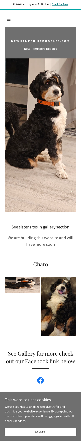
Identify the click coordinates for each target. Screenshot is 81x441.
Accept (40, 431)
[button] (9, 19)
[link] (40, 41)
